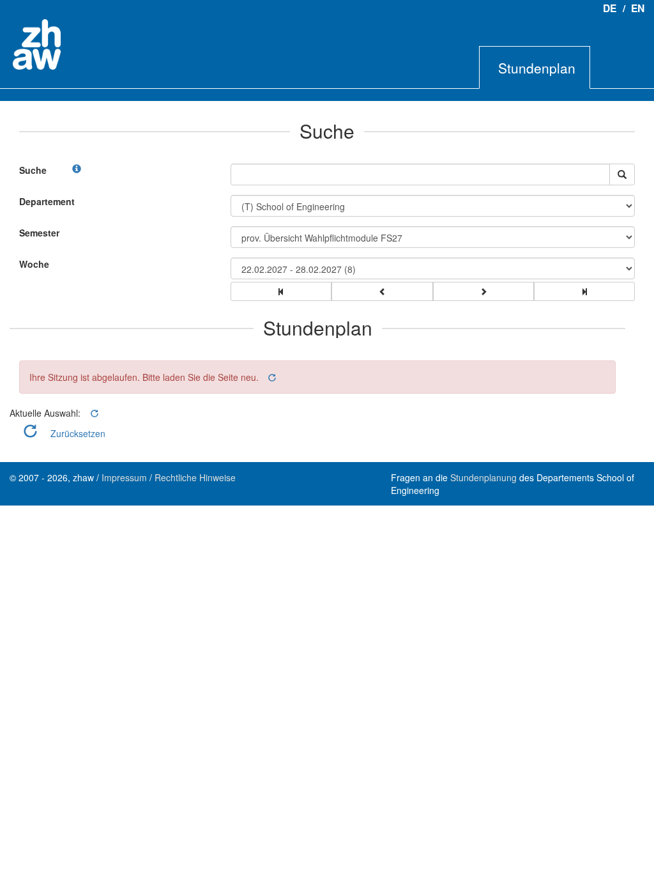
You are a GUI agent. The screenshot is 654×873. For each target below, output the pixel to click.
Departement (47, 201)
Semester (39, 232)
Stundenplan (536, 67)
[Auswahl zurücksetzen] (271, 377)
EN (637, 8)
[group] (281, 291)
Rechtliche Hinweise (195, 477)
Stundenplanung (483, 477)
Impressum (124, 477)
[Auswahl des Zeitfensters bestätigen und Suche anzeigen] (622, 174)
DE (609, 8)
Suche (33, 170)
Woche (34, 264)
